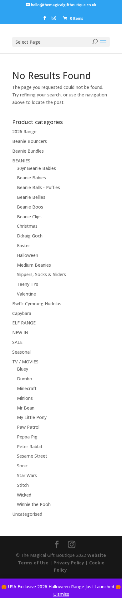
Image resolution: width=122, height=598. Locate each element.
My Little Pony (32, 417)
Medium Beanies (34, 265)
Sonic (22, 466)
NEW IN (20, 332)
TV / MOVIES (25, 362)
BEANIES (21, 161)
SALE (17, 342)
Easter (23, 245)
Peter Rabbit (30, 446)
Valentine (26, 294)
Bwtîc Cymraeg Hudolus (36, 304)
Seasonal (21, 352)
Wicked (24, 495)
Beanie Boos (30, 207)
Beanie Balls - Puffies (38, 187)
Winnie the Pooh (34, 504)
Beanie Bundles (28, 151)
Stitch (23, 485)
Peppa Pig (27, 437)
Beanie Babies (31, 178)
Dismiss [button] (61, 594)
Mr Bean (25, 408)
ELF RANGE (24, 323)
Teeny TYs (27, 284)
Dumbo (24, 379)
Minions (25, 398)
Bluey (22, 369)
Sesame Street (32, 456)
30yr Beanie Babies (36, 168)
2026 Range (24, 131)
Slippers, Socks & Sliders (41, 274)
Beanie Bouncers (29, 141)
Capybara (21, 313)
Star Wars (27, 475)
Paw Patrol (28, 427)
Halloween (27, 255)
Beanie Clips (29, 217)
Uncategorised (27, 514)
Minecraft (27, 388)
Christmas (27, 226)
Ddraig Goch (30, 236)
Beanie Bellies (31, 197)
